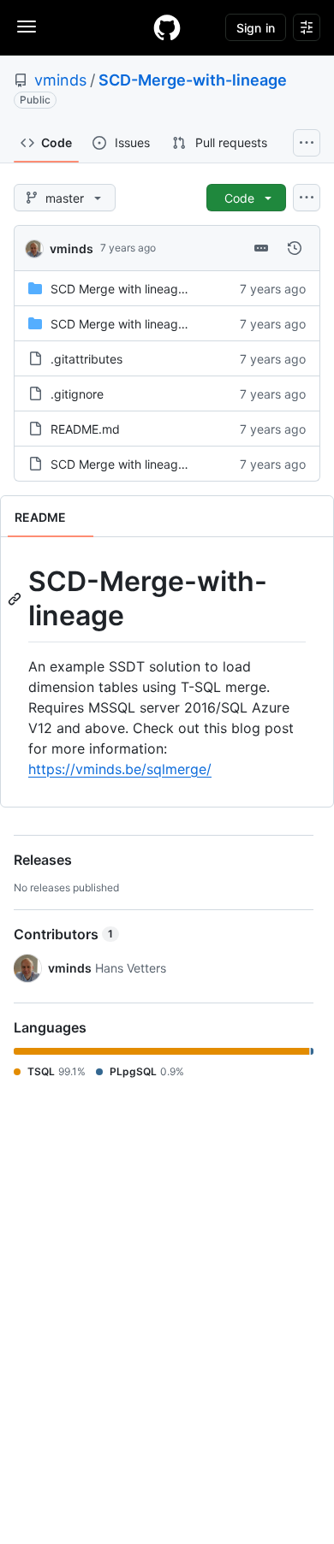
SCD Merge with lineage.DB (128, 288)
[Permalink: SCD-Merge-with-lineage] (16, 599)
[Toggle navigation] (26, 26)
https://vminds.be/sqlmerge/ (120, 769)
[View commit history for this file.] (294, 248)
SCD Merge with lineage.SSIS (133, 323)
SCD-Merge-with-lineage (192, 80)
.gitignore (77, 394)
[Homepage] (167, 27)
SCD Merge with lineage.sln (127, 464)
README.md (85, 429)
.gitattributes (86, 359)
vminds (60, 80)
